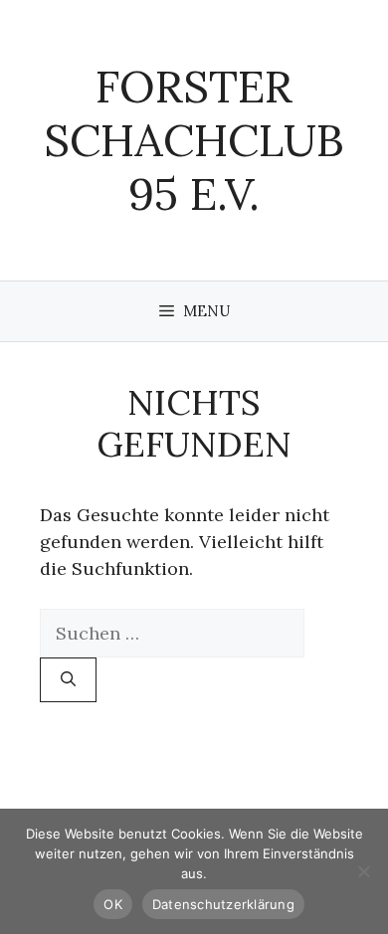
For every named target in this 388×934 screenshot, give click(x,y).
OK (112, 904)
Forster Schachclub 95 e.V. (194, 140)
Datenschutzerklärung (223, 904)
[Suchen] (68, 679)
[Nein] (363, 871)
